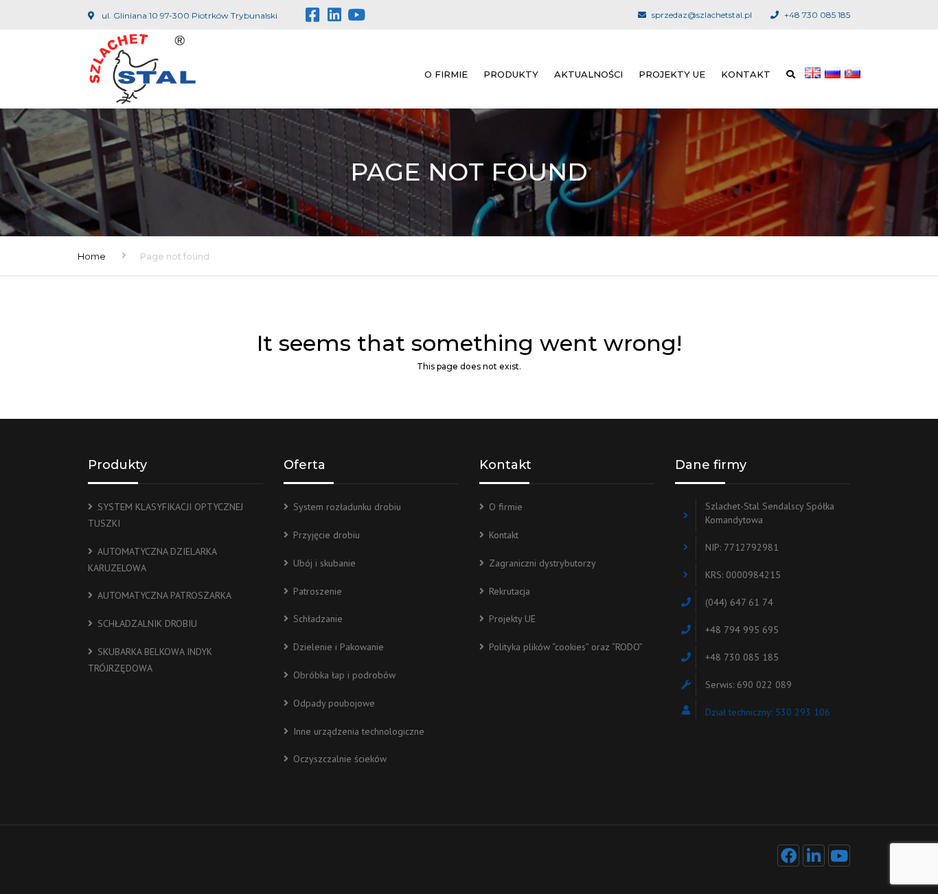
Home (92, 256)
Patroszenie (317, 591)
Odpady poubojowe (334, 703)
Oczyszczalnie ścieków (340, 759)
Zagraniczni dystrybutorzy (542, 563)
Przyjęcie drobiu (326, 535)
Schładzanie (318, 618)
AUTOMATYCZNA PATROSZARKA (164, 595)
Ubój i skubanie (324, 563)
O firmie (446, 74)
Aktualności (588, 74)
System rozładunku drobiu (347, 507)
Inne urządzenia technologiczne (358, 731)
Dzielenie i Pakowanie (338, 647)
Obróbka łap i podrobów (344, 675)
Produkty (510, 74)
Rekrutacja (509, 591)
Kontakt (745, 74)
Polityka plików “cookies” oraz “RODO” (566, 647)
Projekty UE (672, 74)
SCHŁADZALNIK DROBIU (147, 623)
